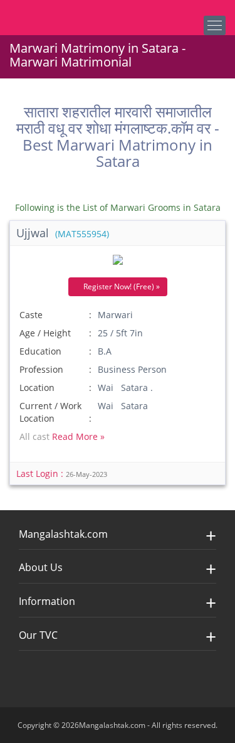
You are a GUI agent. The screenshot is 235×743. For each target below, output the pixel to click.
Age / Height (45, 333)
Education (40, 351)
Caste (31, 315)
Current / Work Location (50, 412)
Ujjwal (62, 232)
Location (37, 387)
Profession (41, 369)
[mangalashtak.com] (72, 12)
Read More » (78, 436)
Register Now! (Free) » (120, 286)
